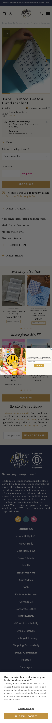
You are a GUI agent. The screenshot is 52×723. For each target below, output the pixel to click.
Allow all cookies (26, 716)
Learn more (14, 699)
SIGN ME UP (39, 365)
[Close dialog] (51, 349)
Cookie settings (26, 709)
